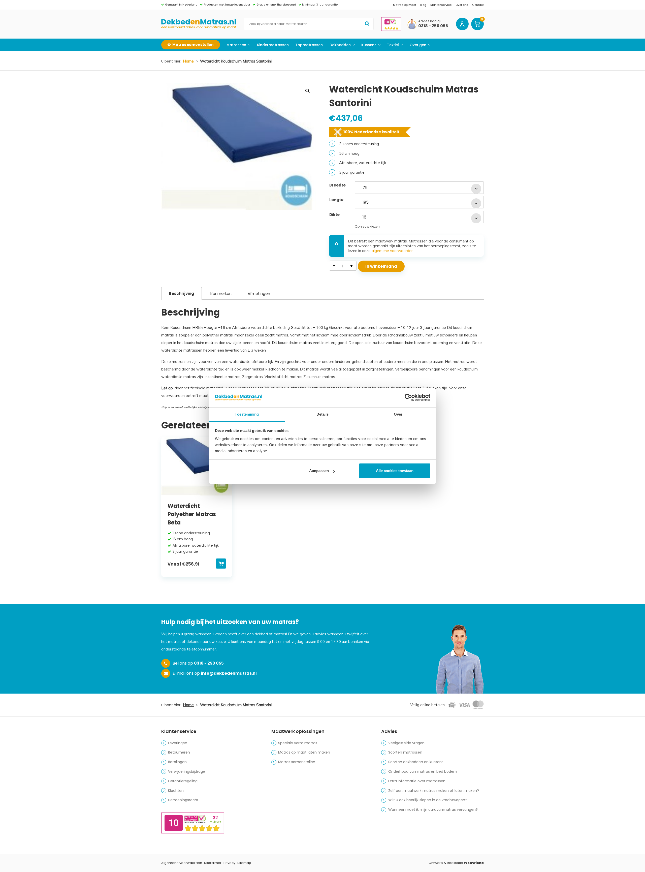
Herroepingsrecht (183, 799)
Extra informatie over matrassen (416, 781)
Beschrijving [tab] (181, 293)
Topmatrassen (309, 44)
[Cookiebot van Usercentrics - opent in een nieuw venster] (408, 397)
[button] (307, 91)
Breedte (337, 185)
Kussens (368, 44)
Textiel (393, 44)
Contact (478, 5)
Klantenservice (441, 5)
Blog (423, 5)
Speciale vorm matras (297, 742)
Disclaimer (212, 862)
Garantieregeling (183, 781)
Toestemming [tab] (247, 414)
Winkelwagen (477, 24)
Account (462, 24)
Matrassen (236, 44)
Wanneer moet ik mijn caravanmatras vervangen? (433, 809)
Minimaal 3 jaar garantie (320, 5)
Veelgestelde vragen (406, 742)
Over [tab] (398, 414)
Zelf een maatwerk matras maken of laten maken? (433, 790)
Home (188, 61)
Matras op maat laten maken (304, 752)
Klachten (176, 790)
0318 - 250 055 (433, 26)
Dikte (334, 214)
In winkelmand (381, 266)
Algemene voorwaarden (181, 862)
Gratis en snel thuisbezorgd (276, 5)
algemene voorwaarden (392, 250)
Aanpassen (319, 471)
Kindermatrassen (273, 44)
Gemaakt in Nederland (181, 5)
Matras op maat (404, 5)
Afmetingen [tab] (259, 293)
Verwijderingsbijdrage (186, 771)
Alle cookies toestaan (394, 471)
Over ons (462, 5)
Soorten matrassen (405, 752)
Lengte (336, 199)
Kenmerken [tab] (221, 293)
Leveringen (177, 742)
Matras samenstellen (296, 761)
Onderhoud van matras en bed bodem (422, 771)
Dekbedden (340, 44)
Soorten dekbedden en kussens (415, 761)
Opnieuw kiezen (367, 226)
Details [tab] (322, 414)
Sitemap (244, 862)
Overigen (418, 44)
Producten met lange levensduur (227, 5)
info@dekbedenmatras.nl (229, 673)
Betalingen (177, 761)
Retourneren (179, 752)
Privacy (229, 862)
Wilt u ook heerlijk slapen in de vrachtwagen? (427, 799)
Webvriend (474, 862)
